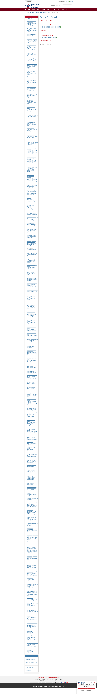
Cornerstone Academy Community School (30, 183)
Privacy (40, 682)
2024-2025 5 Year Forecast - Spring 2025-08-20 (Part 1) (50, 26)
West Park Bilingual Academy (32, 627)
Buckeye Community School (31, 69)
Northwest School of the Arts (32, 431)
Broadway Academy (30, 68)
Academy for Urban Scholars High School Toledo (31, 22)
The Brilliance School (30, 587)
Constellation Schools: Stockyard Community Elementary (30, 170)
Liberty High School (30, 366)
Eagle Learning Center (30, 203)
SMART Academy (29, 499)
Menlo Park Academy (30, 385)
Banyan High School (30, 53)
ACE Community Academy (31, 26)
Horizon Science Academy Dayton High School (31, 313)
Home (25, 12)
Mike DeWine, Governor (34, 682)
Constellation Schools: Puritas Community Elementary (32, 165)
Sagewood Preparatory (31, 490)
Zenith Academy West (30, 652)
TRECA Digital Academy (31, 601)
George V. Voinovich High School (32, 259)
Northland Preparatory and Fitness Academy (31, 425)
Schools (48, 12)
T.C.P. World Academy (30, 579)
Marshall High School (30, 382)
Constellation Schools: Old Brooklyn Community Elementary (31, 158)
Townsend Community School (32, 599)
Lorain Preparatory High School (32, 373)
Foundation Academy (30, 246)
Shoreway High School (30, 496)
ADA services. (65, 684)
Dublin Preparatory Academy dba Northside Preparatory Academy (31, 201)
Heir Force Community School (32, 291)
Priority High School (30, 466)
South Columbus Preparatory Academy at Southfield (32, 503)
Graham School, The (30, 272)
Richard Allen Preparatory (31, 482)
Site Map (43, 682)
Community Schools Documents (41, 12)
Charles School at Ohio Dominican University (30, 105)
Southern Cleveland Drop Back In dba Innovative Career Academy (32, 512)
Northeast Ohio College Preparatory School (31, 423)
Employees (67, 1)
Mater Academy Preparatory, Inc (32, 384)
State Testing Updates (30, 667)
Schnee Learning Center (31, 491)
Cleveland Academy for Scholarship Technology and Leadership (31, 120)
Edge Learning (29, 215)
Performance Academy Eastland (32, 459)
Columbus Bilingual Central (31, 133)
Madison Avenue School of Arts (32, 375)
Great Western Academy (31, 275)
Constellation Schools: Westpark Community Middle (32, 179)
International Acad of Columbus (32, 339)
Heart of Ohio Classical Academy (32, 290)
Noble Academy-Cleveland (31, 409)
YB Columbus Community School (32, 646)
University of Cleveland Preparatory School (31, 608)
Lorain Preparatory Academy (31, 372)
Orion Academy (29, 450)
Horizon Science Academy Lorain (32, 318)
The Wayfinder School (30, 580)
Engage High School (30, 223)
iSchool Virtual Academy (31, 341)
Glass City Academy (30, 263)
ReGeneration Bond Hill (31, 471)
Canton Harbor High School (31, 87)
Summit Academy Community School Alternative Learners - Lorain (32, 541)
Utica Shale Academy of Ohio (31, 610)
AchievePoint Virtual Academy (32, 30)
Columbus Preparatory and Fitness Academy (31, 144)
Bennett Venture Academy (31, 60)
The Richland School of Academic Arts (31, 590)
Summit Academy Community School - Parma (32, 554)
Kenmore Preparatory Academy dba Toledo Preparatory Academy (32, 344)
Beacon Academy (29, 56)
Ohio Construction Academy (31, 440)
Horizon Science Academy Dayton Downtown (31, 310)
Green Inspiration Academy (31, 281)
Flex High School (29, 234)
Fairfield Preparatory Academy (32, 229)
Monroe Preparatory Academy (32, 394)
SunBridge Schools (30, 576)
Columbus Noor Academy (31, 138)
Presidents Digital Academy (31, 465)
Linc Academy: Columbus (31, 368)
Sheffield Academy (30, 495)
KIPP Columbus (29, 347)
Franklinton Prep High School (32, 253)
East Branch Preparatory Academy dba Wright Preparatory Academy (31, 208)
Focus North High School (31, 245)
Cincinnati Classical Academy (32, 111)
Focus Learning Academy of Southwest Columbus (31, 244)
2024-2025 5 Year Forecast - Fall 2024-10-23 (48, 22)
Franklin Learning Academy (31, 250)
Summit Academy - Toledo (31, 567)
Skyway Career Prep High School (32, 498)
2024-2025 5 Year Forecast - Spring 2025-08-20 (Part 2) (50, 27)
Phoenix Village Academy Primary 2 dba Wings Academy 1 (32, 461)
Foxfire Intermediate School (31, 249)
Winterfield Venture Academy (32, 639)
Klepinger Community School (32, 348)
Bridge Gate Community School (32, 64)
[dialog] (86, 687)
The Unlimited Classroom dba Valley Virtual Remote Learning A (32, 592)
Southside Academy (30, 510)
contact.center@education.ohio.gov (52, 680)
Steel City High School (30, 526)
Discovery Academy (30, 199)
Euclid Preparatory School (31, 224)
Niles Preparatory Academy (31, 408)
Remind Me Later (88, 690)
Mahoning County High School (32, 378)
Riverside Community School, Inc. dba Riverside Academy (32, 488)
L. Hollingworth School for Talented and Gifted (31, 351)
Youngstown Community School (32, 643)
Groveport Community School (32, 283)
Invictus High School (30, 340)
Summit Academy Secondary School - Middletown (31, 563)
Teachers (38, 9)
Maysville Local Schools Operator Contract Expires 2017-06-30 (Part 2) (53, 42)
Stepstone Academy (30, 528)
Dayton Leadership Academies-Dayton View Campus (32, 194)
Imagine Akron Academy (31, 331)
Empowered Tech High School (32, 221)
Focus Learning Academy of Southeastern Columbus (31, 242)
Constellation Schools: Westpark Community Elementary (30, 176)
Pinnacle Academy (30, 462)
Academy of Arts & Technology (32, 25)
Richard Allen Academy (30, 480)
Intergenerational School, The (32, 337)
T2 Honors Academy (30, 578)
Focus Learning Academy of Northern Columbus (31, 239)
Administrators (31, 9)
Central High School (30, 99)
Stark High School (30, 520)
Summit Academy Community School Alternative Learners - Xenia (32, 545)
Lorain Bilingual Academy (31, 371)
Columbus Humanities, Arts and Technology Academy (32, 137)
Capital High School (30, 92)
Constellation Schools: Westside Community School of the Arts (32, 181)
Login (59, 1)
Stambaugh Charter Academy (32, 519)
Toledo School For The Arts (31, 596)
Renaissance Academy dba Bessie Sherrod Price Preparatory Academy (31, 478)
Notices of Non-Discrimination (45, 686)
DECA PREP (29, 198)
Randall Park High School (31, 470)
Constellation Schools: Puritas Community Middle (32, 168)
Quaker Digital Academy (31, 468)
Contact (67, 9)
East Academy (29, 206)
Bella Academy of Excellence (31, 59)
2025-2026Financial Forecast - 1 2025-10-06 (48, 37)
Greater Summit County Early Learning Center (32, 280)
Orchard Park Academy (30, 449)
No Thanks (82, 690)
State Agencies (62, 1)
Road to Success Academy (31, 489)
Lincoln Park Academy (30, 370)
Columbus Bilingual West (31, 135)
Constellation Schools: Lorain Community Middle (32, 153)
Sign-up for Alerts (56, 682)
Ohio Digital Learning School (32, 443)
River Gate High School (31, 485)
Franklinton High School (31, 251)
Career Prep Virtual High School (32, 94)
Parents (43, 9)
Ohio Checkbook (49, 682)
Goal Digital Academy (30, 268)
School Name (29, 493)
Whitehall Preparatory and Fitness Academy (31, 636)
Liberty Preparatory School (31, 367)
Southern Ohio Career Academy (32, 514)
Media (63, 9)
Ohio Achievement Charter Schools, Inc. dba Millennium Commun (31, 435)
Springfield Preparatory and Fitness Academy (31, 518)
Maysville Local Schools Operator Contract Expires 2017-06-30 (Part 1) (53, 41)
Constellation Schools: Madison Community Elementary (32, 155)
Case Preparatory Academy (31, 97)
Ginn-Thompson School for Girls (32, 260)
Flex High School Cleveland (31, 235)
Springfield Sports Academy (31, 515)
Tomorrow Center (30, 598)
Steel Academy (29, 525)
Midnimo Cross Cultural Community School (31, 393)
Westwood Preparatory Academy (32, 633)
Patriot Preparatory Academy (32, 457)
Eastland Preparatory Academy (32, 214)
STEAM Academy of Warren (31, 522)
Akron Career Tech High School (32, 33)
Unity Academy (29, 606)
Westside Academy (30, 632)
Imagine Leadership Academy (32, 335)
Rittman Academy (30, 484)
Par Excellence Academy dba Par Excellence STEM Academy (32, 452)
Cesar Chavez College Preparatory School (30, 101)
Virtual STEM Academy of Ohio (32, 619)
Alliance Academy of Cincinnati (32, 39)
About (59, 9)
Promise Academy (30, 467)
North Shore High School (31, 416)
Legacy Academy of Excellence (32, 360)
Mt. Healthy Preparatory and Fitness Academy (31, 402)
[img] (25, 9)
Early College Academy (30, 205)
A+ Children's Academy (30, 19)
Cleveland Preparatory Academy (32, 126)
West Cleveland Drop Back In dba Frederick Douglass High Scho (32, 626)
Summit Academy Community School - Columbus (32, 572)
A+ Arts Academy (29, 18)
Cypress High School (30, 186)
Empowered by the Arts (31, 220)
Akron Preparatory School (31, 34)
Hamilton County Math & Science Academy (31, 285)
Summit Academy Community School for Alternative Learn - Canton (32, 548)
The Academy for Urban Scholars (32, 584)
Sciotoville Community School (32, 494)
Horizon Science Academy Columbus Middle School (31, 306)
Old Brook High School (30, 445)
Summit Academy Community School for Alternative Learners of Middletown (32, 551)
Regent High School (30, 476)
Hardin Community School (31, 286)
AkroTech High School (30, 31)
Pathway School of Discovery (31, 456)
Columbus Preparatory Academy (32, 142)
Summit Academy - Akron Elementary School (31, 533)
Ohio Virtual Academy (30, 444)
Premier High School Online (31, 463)
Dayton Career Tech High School (32, 190)
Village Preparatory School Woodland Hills (31, 613)
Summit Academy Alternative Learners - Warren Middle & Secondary (32, 538)
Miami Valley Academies (31, 387)
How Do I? (53, 9)
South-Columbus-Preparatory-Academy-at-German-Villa (32, 506)
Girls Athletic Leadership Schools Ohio (31, 262)
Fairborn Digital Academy (31, 227)
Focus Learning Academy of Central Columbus (31, 237)
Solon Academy (29, 500)
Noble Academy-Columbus (31, 410)
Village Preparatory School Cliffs (32, 611)
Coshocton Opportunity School (32, 185)
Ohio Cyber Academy (30, 442)
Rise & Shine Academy (30, 483)
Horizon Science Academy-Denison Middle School (31, 315)
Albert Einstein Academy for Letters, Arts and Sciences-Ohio (32, 37)
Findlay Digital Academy (31, 230)
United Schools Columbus (31, 605)
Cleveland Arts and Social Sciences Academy (31, 123)
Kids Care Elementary (30, 346)
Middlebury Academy (30, 388)
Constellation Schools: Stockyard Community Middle (32, 173)
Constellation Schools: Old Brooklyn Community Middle (31, 161)
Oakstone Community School (32, 432)
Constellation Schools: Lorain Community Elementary (32, 151)
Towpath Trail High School (31, 600)
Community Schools (30, 12)
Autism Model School (30, 51)
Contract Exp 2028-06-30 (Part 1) (47, 32)
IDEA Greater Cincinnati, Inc (31, 330)
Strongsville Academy (30, 529)
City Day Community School (31, 117)
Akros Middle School (30, 35)
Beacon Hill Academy (30, 58)
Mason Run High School (31, 383)
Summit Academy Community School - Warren (32, 557)
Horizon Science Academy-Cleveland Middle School (31, 301)
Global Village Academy (31, 267)
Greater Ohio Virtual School (31, 277)
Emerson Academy (30, 219)
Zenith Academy (29, 650)
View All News (28, 670)
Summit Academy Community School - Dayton (32, 574)
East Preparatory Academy (31, 213)
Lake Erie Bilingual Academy (31, 352)
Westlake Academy (30, 631)
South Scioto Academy (30, 504)
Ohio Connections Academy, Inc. (32, 439)
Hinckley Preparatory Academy (32, 292)
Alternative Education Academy (32, 40)
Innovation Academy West (31, 336)
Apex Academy (29, 43)
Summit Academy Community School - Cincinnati (32, 569)
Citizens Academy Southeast (31, 116)
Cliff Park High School (30, 128)
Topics (48, 9)
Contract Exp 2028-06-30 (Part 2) (47, 31)
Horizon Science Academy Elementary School (31, 317)
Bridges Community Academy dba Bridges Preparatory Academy (32, 66)
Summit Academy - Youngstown (32, 575)
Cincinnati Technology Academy (32, 115)
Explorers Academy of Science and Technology (32, 226)
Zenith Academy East (30, 651)
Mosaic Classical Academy (31, 397)
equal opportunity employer (53, 684)
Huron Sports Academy (30, 329)
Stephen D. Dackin (38, 679)
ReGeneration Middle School (31, 472)
